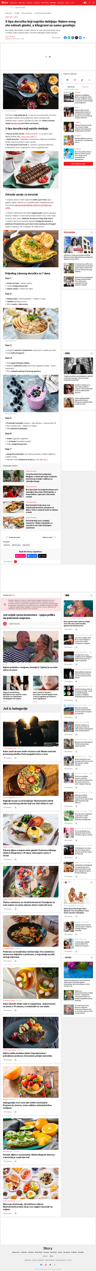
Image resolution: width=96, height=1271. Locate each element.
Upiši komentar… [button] (15, 624)
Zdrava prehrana (27, 13)
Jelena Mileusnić (10, 37)
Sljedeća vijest (47, 537)
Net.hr (5, 664)
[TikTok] (82, 80)
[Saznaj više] (91, 232)
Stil (45, 460)
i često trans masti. (27, 136)
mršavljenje (16, 545)
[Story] (5, 3)
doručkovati (16, 123)
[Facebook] (67, 80)
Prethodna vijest (14, 537)
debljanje (26, 545)
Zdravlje (16, 13)
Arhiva (69, 1260)
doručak (7, 545)
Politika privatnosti (61, 1260)
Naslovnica (8, 13)
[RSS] (89, 80)
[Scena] (51, 1256)
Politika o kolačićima (38, 1260)
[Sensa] (45, 1256)
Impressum (28, 1260)
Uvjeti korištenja (49, 1260)
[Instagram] (74, 80)
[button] (56, 37)
